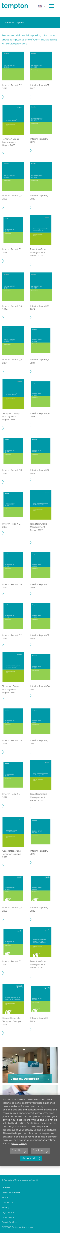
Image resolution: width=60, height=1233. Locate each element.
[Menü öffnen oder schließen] (52, 6)
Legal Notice (8, 1212)
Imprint (5, 1197)
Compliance (8, 1217)
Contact (6, 1187)
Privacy (5, 1207)
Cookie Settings (9, 1222)
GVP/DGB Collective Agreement (18, 1227)
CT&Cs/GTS (7, 1202)
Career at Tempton (11, 1192)
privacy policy (18, 1143)
